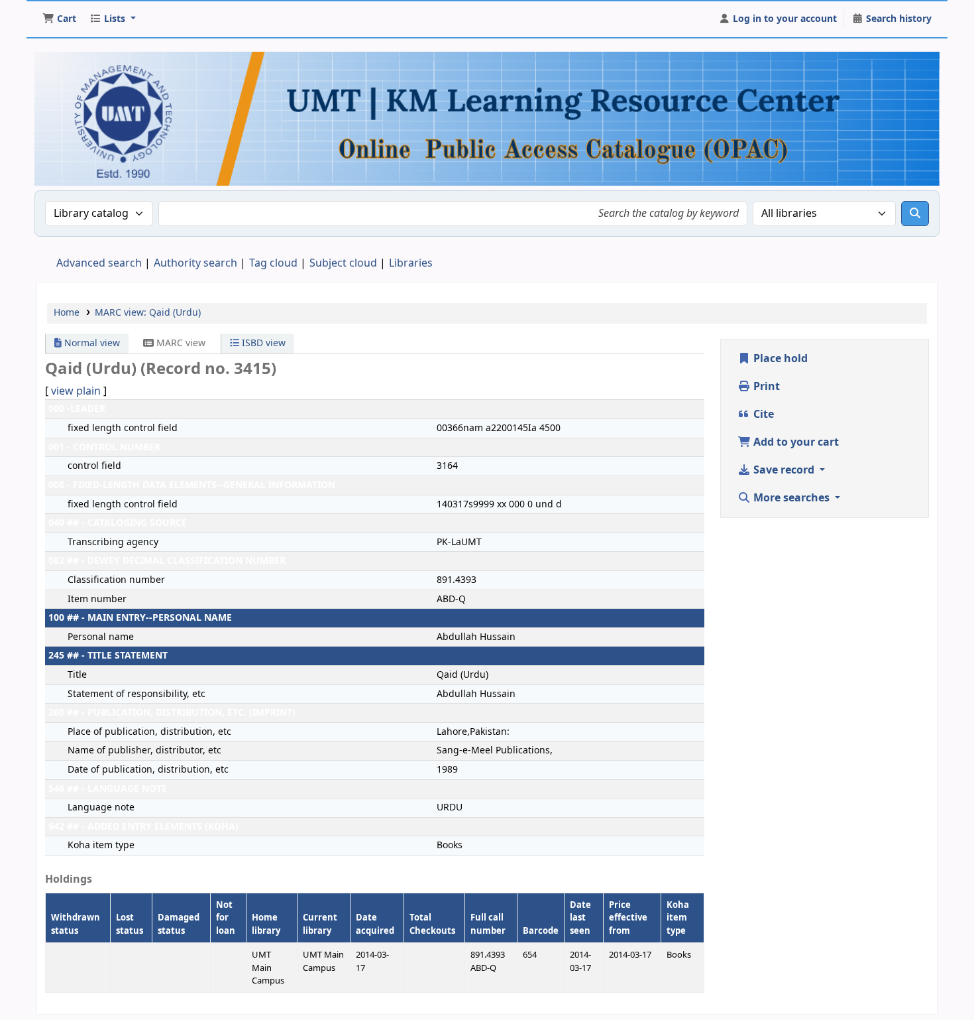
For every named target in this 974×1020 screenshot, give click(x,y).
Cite (762, 414)
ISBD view (262, 343)
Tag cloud (273, 263)
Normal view (91, 343)
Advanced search (99, 263)
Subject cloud (343, 263)
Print (765, 387)
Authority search (195, 263)
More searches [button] (791, 498)
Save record (784, 470)
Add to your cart (795, 442)
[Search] (915, 213)
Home (67, 313)
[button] (59, 19)
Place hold (779, 359)
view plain (76, 391)
